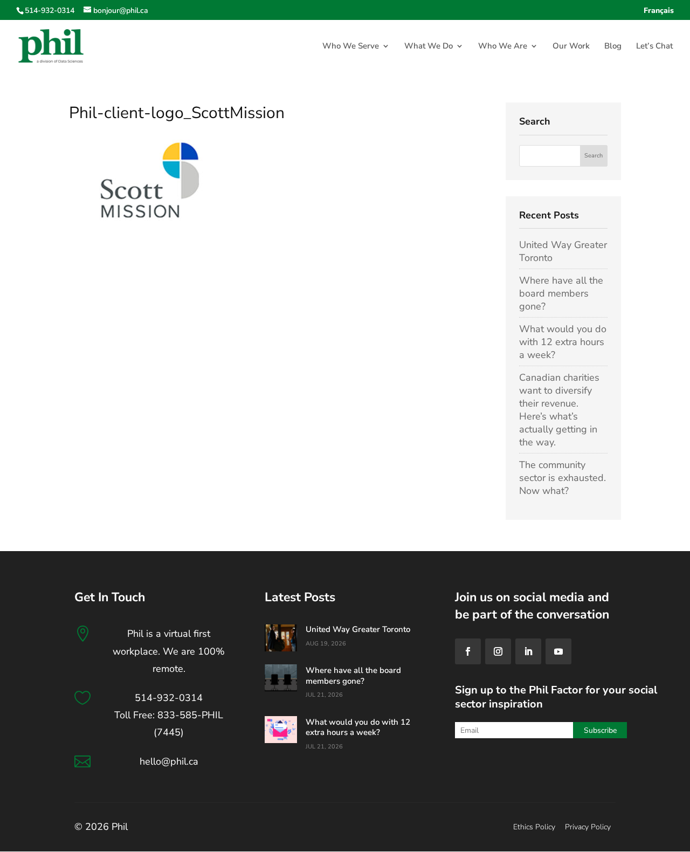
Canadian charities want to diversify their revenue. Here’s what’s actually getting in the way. (559, 410)
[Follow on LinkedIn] (528, 651)
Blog (613, 46)
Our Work (571, 46)
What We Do (428, 46)
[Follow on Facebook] (468, 651)
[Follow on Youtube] (558, 651)
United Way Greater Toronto (358, 629)
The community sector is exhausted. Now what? (562, 477)
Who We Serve (350, 46)
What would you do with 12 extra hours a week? (562, 341)
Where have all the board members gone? (561, 293)
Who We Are (502, 46)
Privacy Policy (588, 827)
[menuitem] (659, 13)
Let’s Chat (654, 46)
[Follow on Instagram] (498, 651)
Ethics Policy (534, 827)
